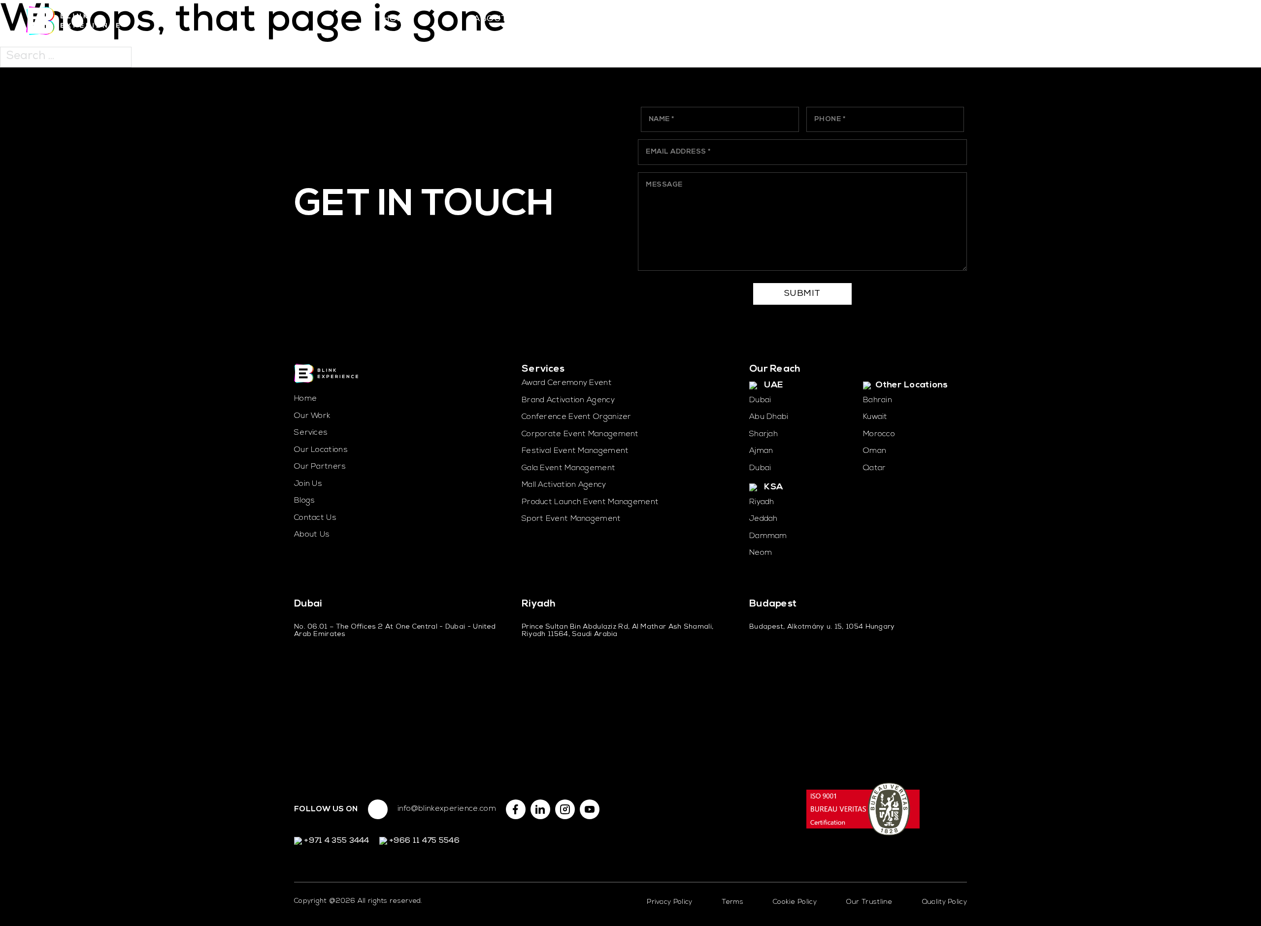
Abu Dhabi (769, 417)
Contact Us (900, 19)
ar (1193, 20)
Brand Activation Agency (568, 400)
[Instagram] (565, 809)
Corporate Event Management (580, 434)
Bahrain (877, 400)
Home (397, 19)
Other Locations (910, 385)
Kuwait (875, 417)
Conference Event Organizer (576, 417)
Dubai (760, 400)
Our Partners (799, 19)
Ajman (761, 451)
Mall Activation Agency (564, 485)
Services (598, 19)
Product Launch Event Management (590, 502)
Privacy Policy (669, 902)
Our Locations (321, 450)
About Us (497, 19)
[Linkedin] (540, 809)
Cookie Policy (795, 902)
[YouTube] (589, 809)
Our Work (699, 19)
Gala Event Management (568, 468)
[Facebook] (516, 809)
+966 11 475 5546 (423, 841)
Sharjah (763, 434)
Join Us (308, 484)
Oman (874, 451)
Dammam (768, 536)
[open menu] (1225, 20)
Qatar (874, 468)
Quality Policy (944, 902)
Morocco (879, 434)
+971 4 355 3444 (335, 841)
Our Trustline (869, 902)
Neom (760, 553)
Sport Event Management (571, 519)
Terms (732, 902)
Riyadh (761, 502)
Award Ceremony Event (567, 383)
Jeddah (763, 519)
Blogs (304, 501)
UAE (772, 385)
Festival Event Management (575, 451)
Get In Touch (424, 205)
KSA (772, 487)
